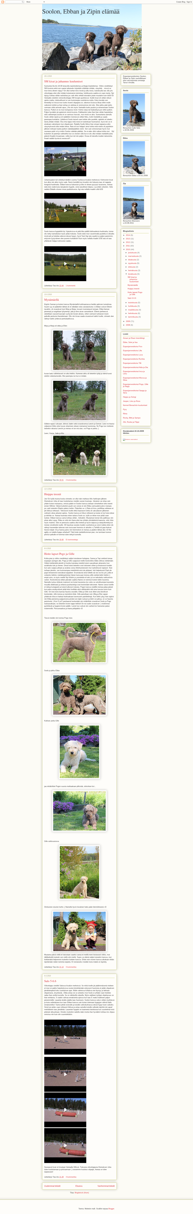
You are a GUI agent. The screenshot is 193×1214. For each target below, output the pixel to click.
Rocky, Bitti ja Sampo (131, 418)
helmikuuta (133, 313)
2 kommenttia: (71, 480)
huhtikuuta (132, 306)
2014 (128, 235)
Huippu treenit (52, 494)
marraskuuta (133, 256)
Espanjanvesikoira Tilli (132, 363)
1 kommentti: (71, 286)
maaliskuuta (133, 310)
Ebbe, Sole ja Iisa (130, 342)
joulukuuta (132, 253)
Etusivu (78, 1186)
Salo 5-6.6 (50, 981)
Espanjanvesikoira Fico (132, 346)
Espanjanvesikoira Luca (133, 355)
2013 (128, 239)
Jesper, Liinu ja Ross (131, 401)
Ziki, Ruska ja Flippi (131, 422)
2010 (128, 249)
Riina (125, 414)
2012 (128, 242)
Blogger (111, 1209)
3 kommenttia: (71, 967)
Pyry (125, 409)
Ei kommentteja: (72, 540)
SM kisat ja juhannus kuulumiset (63, 81)
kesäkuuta (132, 274)
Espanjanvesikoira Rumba (134, 359)
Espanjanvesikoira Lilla (132, 350)
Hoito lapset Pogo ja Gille (59, 554)
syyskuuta (132, 263)
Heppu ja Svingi (129, 397)
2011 (128, 246)
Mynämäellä (51, 299)
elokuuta (132, 267)
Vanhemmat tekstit (106, 1186)
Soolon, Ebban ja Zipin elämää (80, 11)
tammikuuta (133, 317)
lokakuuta (132, 260)
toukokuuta (133, 302)
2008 (128, 325)
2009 (128, 321)
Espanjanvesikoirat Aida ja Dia (135, 367)
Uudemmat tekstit (52, 1186)
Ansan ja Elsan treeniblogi (134, 338)
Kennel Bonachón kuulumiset (135, 405)
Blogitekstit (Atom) (82, 1193)
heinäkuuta (133, 270)
